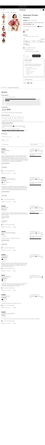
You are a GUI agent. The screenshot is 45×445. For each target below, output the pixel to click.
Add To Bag (36, 55)
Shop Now (21, 7)
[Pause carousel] (44, 7)
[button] (43, 9)
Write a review (34, 20)
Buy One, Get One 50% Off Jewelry (22, 6)
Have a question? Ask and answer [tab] (13, 87)
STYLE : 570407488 (28, 62)
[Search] (41, 9)
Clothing (7, 12)
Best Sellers (13, 12)
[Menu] (1, 9)
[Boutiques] (4, 9)
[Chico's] (22, 9)
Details (33, 24)
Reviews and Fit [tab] (3, 87)
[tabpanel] (22, 208)
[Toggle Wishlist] (20, 15)
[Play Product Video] (4, 40)
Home (3, 12)
